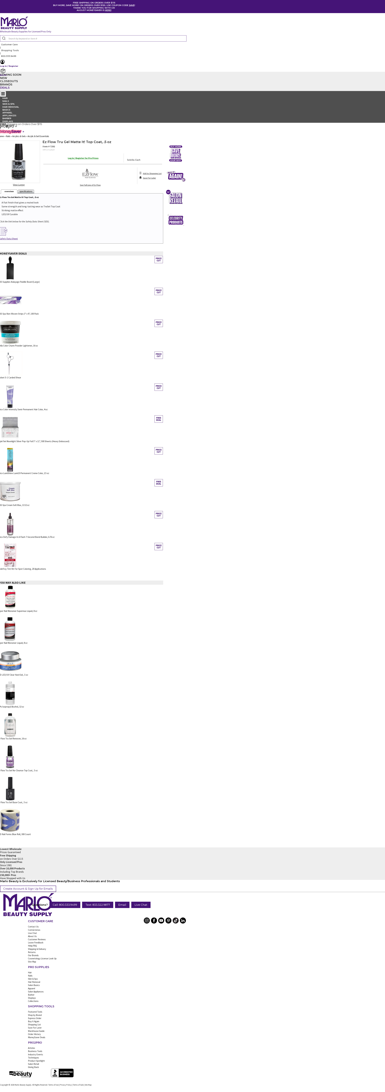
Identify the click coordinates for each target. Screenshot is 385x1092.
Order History (34, 1034)
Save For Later (35, 1027)
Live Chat (141, 905)
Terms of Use (53, 1085)
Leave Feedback (35, 942)
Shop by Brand (35, 1015)
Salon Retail (33, 1064)
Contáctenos (34, 929)
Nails (30, 975)
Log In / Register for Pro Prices (83, 158)
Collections (33, 1001)
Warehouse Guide (36, 1031)
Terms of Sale (78, 1085)
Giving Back (33, 1067)
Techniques (33, 1057)
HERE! (108, 10)
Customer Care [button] (9, 44)
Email (122, 905)
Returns (32, 952)
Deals (5, 87)
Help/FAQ (32, 945)
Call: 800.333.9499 (65, 905)
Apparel (31, 988)
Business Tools (35, 1051)
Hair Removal (34, 982)
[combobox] (93, 38)
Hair (30, 972)
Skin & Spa (33, 978)
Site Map (32, 961)
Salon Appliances (36, 991)
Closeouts (9, 81)
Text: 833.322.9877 (97, 905)
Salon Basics (34, 985)
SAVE (131, 5)
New (3, 78)
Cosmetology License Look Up (42, 958)
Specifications (26, 191)
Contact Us (33, 926)
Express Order (34, 1018)
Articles (31, 1048)
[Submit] (3, 38)
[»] (7, 128)
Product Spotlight (36, 1060)
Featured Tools (35, 1011)
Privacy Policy (65, 1085)
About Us (32, 936)
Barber (31, 994)
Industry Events (35, 1054)
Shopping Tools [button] (10, 50)
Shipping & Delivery (37, 949)
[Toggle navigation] (3, 94)
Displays (7, 121)
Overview (9, 191)
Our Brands (33, 955)
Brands (6, 84)
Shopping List (34, 1024)
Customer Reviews (37, 939)
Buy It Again (33, 1021)
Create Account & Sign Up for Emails (28, 888)
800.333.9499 (8, 56)
